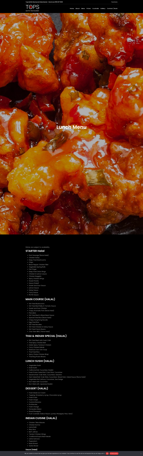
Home (72, 8)
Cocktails (95, 8)
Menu (83, 8)
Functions (114, 2)
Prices (89, 8)
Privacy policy (114, 453)
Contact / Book (112, 8)
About (77, 8)
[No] (141, 453)
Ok (107, 453)
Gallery (102, 8)
